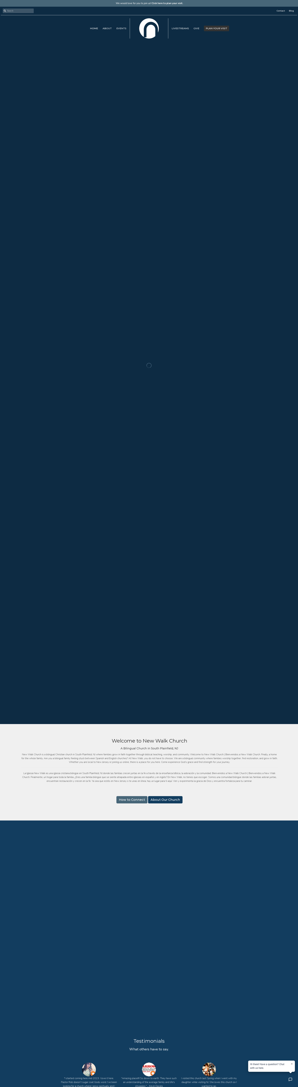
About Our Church (165, 800)
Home (94, 28)
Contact (281, 10)
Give (196, 28)
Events (121, 28)
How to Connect (132, 800)
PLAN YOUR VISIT (216, 28)
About (107, 28)
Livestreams (180, 28)
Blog (291, 10)
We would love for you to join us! (149, 3)
